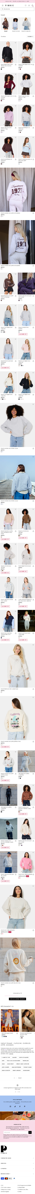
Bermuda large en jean (7, 1033)
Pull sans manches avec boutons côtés (26, 1034)
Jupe (3, 1060)
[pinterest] (24, 1107)
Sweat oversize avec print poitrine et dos (11, 741)
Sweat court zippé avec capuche (7, 328)
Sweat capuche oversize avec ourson (7, 600)
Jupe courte (5, 1067)
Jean (3, 1064)
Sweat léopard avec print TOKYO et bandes (7, 296)
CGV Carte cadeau (6, 1187)
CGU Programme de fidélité (24, 1185)
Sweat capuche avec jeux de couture (25, 296)
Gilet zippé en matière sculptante (24, 774)
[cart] (15, 65)
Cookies (19, 1191)
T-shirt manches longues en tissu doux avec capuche (25, 600)
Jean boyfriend (16, 1067)
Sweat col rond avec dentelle (24, 531)
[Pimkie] (9, 5)
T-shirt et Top (6, 1057)
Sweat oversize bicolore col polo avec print (25, 160)
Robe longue (17, 1070)
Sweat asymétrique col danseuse (24, 128)
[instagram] (10, 1107)
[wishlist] (26, 5)
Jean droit (10, 1064)
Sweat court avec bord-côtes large (24, 633)
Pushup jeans (28, 1067)
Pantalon (26, 1060)
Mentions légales (5, 1191)
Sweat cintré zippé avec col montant (25, 65)
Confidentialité (21, 1187)
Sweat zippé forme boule (25, 566)
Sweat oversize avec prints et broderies (10, 213)
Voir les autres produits (17, 999)
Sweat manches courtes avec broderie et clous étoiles (7, 532)
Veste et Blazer (23, 1057)
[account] (29, 5)
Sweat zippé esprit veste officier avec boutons (7, 65)
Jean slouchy (6, 1070)
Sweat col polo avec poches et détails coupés (25, 808)
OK (30, 1132)
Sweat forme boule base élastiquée (7, 361)
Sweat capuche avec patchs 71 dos (24, 96)
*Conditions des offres (23, 1189)
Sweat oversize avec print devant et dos (11, 983)
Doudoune (26, 1070)
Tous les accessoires (13, 1060)
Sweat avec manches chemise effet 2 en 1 (6, 633)
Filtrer (30, 36)
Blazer (15, 1057)
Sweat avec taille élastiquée (25, 874)
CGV (2, 1185)
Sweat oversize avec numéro (24, 328)
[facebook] (20, 1107)
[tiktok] (15, 1107)
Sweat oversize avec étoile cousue (9, 448)
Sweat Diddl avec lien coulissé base (9, 689)
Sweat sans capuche (22, 1064)
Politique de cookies (6, 1189)
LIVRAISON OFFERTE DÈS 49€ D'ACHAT (17, 1)
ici (8, 1138)
